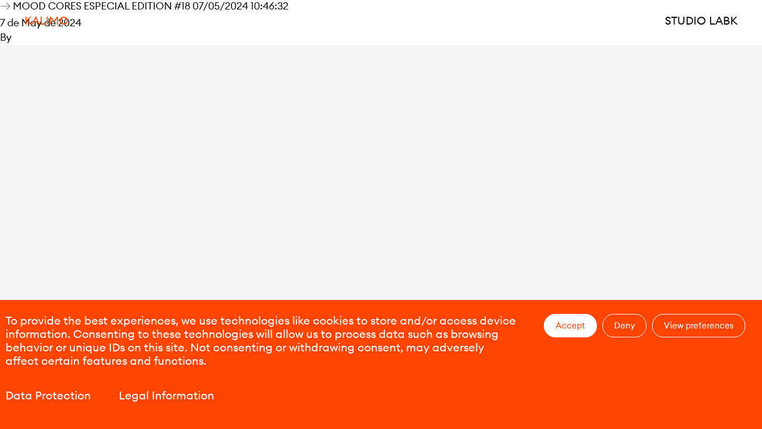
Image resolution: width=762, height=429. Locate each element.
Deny (624, 325)
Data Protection (48, 395)
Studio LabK (701, 20)
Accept (570, 325)
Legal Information (166, 395)
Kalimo (47, 20)
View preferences (699, 325)
